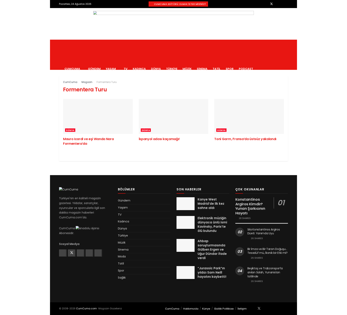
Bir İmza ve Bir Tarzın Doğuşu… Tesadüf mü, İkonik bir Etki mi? (267, 251)
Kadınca (139, 69)
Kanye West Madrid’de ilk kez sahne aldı (211, 203)
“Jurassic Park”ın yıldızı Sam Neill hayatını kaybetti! (212, 272)
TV (126, 69)
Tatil (216, 69)
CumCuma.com (86, 308)
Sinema (202, 69)
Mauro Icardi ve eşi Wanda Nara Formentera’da (88, 141)
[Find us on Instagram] (277, 4)
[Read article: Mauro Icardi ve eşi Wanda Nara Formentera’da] (98, 116)
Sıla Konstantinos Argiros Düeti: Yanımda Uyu (263, 231)
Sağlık (122, 278)
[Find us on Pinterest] (282, 4)
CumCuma (72, 69)
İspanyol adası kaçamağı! (159, 139)
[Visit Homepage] (93, 40)
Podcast (246, 69)
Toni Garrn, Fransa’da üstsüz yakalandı (245, 139)
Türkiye (171, 69)
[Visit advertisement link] (173, 24)
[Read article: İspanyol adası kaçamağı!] (173, 116)
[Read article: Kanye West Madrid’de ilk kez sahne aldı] (186, 203)
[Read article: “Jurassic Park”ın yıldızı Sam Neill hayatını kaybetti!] (186, 272)
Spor (230, 69)
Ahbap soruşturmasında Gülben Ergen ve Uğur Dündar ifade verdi (212, 249)
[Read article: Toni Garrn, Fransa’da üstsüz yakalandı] (249, 116)
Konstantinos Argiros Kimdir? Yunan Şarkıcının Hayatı (250, 206)
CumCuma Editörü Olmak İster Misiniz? (179, 4)
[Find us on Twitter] (271, 4)
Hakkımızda (190, 309)
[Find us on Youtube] (287, 4)
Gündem (94, 69)
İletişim (242, 309)
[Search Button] (286, 55)
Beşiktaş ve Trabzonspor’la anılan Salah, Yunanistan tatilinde (265, 272)
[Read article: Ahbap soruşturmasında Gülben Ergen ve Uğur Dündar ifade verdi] (186, 245)
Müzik (187, 69)
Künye (206, 309)
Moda (122, 256)
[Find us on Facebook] (266, 4)
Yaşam (111, 69)
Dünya (156, 69)
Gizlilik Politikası (224, 309)
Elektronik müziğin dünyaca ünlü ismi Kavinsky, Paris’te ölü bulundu (212, 224)
